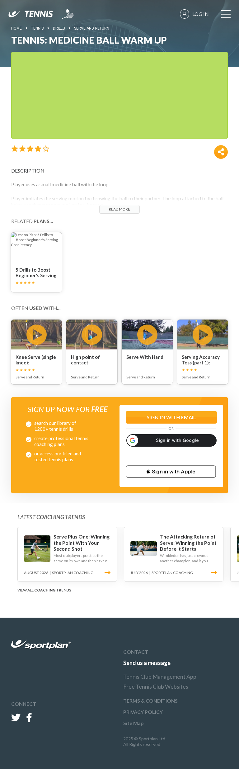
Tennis (37, 28)
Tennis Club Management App (159, 676)
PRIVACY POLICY (143, 712)
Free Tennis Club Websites (155, 686)
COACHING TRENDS (52, 590)
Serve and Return (91, 28)
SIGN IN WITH (171, 417)
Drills (59, 28)
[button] (171, 471)
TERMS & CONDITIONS (150, 701)
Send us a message (147, 662)
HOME (16, 28)
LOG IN (200, 14)
